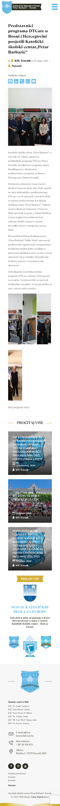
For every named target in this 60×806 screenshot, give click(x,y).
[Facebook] (10, 82)
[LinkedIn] (16, 82)
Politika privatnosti (17, 773)
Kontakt (11, 780)
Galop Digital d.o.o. (40, 796)
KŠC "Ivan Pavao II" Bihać (20, 713)
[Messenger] (33, 82)
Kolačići (11, 777)
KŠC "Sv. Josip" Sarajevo (18, 706)
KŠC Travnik (23, 60)
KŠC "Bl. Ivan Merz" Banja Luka (22, 719)
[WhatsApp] (28, 82)
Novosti (16, 66)
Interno (12, 785)
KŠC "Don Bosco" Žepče (19, 709)
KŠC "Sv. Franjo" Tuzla (18, 716)
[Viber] (22, 82)
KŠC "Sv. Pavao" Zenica (18, 723)
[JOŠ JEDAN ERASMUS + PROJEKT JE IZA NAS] (30, 501)
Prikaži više (30, 579)
